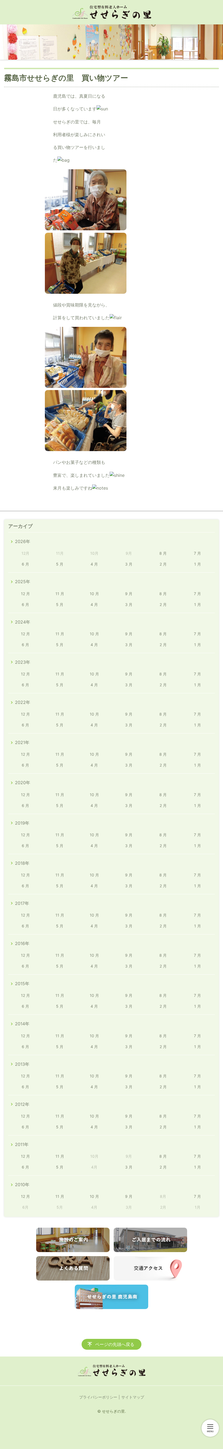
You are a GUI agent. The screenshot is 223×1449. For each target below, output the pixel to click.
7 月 (197, 553)
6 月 (25, 564)
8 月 (163, 553)
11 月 (59, 593)
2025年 (22, 581)
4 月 (94, 564)
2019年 (22, 823)
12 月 (25, 593)
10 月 (94, 593)
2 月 (163, 564)
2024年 (22, 622)
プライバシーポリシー (98, 1397)
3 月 (128, 564)
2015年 (22, 983)
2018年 (22, 863)
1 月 (197, 564)
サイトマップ (132, 1397)
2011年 (22, 1144)
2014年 (22, 1023)
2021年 (22, 742)
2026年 (22, 541)
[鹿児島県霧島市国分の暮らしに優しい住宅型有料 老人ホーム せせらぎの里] (111, 12)
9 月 (128, 593)
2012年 (22, 1104)
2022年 (22, 702)
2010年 (22, 1184)
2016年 (22, 943)
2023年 (22, 662)
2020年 (22, 782)
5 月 (59, 564)
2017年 (22, 903)
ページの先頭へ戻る (114, 1344)
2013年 (22, 1064)
